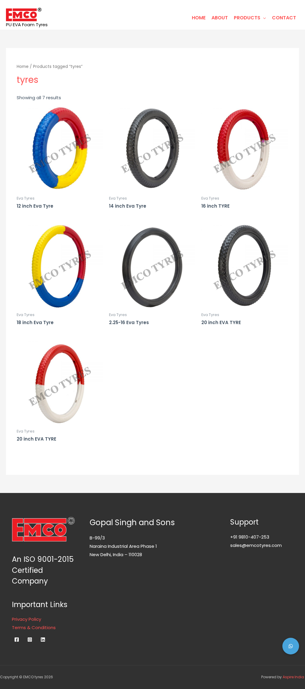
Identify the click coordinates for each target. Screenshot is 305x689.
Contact (284, 17)
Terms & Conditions (34, 627)
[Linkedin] (43, 639)
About (219, 17)
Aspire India (294, 676)
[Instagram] (30, 639)
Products (247, 17)
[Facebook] (16, 639)
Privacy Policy (26, 619)
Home (199, 17)
